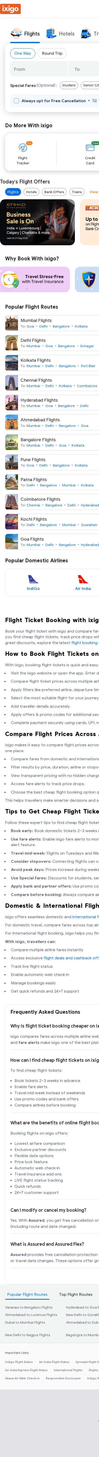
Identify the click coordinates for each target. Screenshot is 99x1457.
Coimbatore (87, 386)
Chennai (33, 505)
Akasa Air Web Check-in (22, 1378)
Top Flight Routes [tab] (75, 1294)
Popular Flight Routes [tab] (27, 1294)
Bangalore (61, 326)
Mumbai (33, 346)
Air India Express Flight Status (26, 1370)
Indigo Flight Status (19, 1362)
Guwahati (89, 525)
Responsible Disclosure (63, 1378)
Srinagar (87, 346)
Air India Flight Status (54, 1362)
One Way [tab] (22, 53)
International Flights (68, 1370)
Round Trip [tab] (52, 53)
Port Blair (88, 366)
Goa (30, 326)
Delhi (43, 326)
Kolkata (81, 326)
